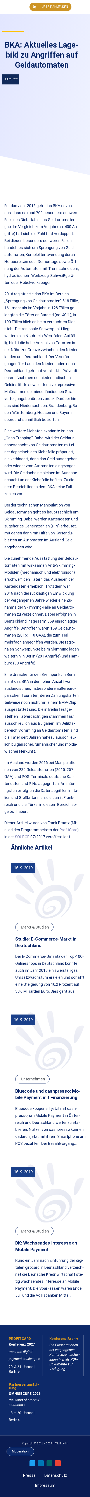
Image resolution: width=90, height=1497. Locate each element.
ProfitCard (68, 829)
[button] (85, 6)
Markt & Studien (35, 927)
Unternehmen (33, 1079)
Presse (29, 1475)
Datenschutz (55, 1475)
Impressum (45, 1485)
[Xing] (49, 1463)
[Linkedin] (41, 1463)
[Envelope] (58, 1463)
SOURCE (22, 836)
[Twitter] (32, 1463)
